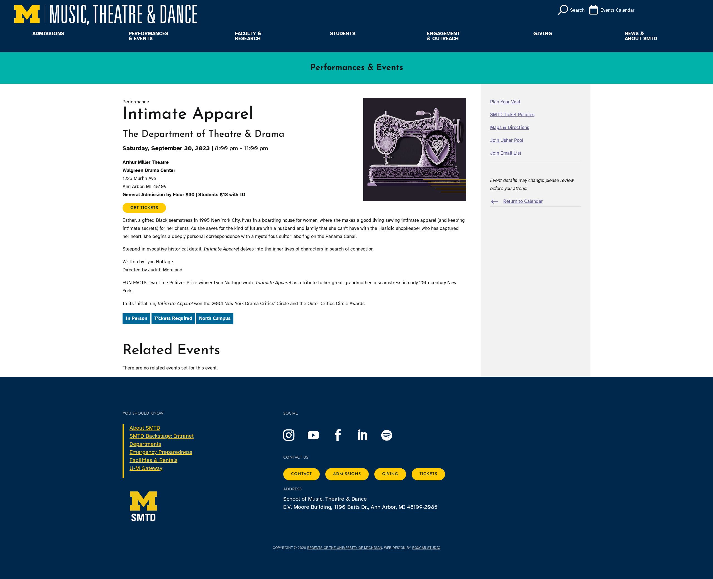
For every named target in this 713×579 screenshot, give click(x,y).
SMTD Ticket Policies (512, 115)
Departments (145, 444)
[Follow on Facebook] (343, 435)
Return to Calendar (523, 201)
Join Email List (505, 153)
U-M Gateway (146, 468)
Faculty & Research (248, 36)
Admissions (48, 34)
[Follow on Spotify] (392, 435)
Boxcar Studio (426, 548)
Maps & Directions (509, 127)
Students (342, 34)
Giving (542, 34)
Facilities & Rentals (153, 460)
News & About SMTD (641, 36)
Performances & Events (148, 36)
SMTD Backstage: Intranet (162, 435)
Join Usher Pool (506, 140)
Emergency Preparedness (161, 452)
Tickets (428, 474)
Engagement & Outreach (443, 36)
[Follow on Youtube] (319, 435)
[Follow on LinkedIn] (368, 435)
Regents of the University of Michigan (344, 548)
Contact (301, 474)
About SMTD (145, 427)
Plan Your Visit (505, 102)
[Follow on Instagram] (294, 435)
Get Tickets (144, 208)
